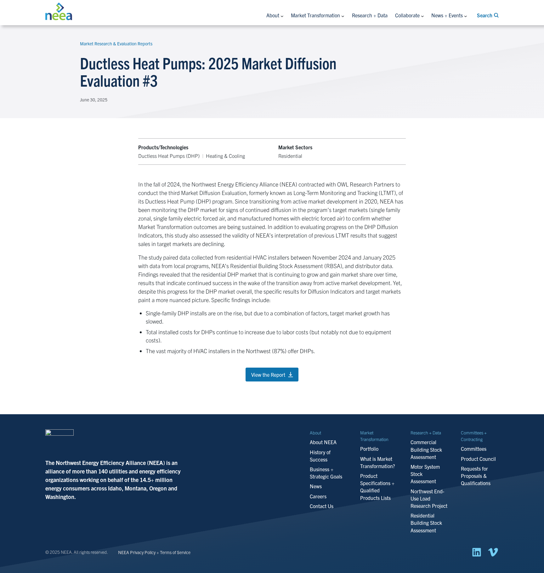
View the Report (268, 374)
